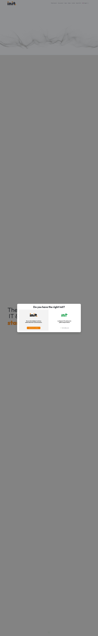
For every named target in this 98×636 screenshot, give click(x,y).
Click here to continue (33, 328)
